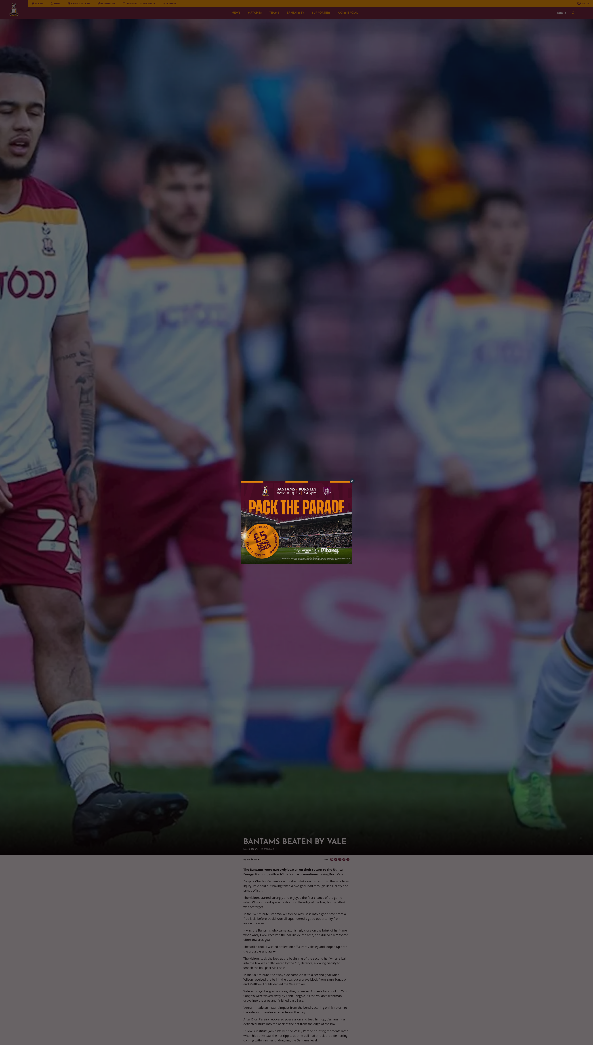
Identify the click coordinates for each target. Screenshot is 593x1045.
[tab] (352, 481)
